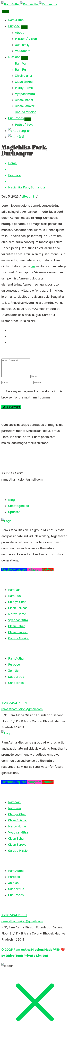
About (19, 33)
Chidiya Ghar (17, 602)
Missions (14, 57)
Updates (14, 512)
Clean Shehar (24, 100)
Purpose (14, 26)
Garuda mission (25, 112)
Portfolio (14, 175)
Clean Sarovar (24, 106)
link (33, 266)
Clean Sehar (16, 626)
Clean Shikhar (24, 82)
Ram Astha (16, 20)
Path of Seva (24, 125)
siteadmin (29, 196)
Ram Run (21, 69)
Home (12, 163)
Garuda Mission (18, 638)
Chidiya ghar (23, 76)
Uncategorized (18, 506)
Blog (11, 500)
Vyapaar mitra (25, 94)
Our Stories (16, 118)
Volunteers (22, 51)
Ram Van (21, 63)
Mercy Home (24, 88)
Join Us (13, 671)
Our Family (22, 45)
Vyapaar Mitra (18, 620)
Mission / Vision (26, 39)
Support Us (16, 677)
